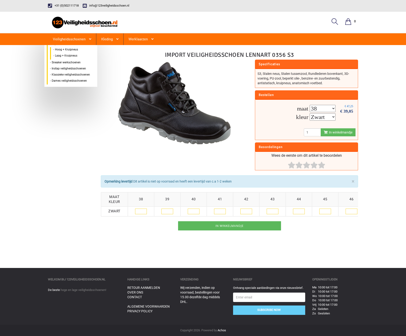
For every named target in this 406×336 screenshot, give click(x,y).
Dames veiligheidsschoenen (69, 80)
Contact (134, 297)
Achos (222, 330)
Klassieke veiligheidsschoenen (71, 74)
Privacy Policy (139, 311)
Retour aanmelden (143, 288)
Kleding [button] (107, 39)
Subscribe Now (269, 310)
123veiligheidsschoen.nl (85, 279)
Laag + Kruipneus (66, 55)
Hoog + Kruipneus (66, 49)
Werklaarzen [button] (138, 39)
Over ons (135, 292)
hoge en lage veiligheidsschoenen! (83, 290)
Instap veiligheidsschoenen (69, 68)
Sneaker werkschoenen (66, 62)
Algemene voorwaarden (148, 306)
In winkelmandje (340, 132)
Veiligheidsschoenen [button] (69, 39)
